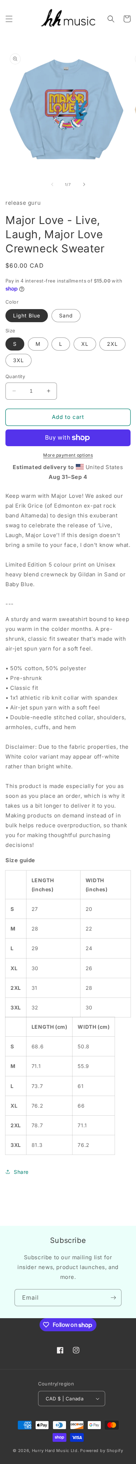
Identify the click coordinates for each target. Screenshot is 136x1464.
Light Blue (26, 315)
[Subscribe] (113, 1297)
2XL (112, 344)
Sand (66, 315)
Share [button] (21, 1172)
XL (84, 344)
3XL (18, 360)
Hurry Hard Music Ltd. (55, 1450)
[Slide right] (84, 184)
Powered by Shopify (101, 1450)
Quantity (15, 376)
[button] (9, 19)
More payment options (68, 455)
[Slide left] (52, 184)
